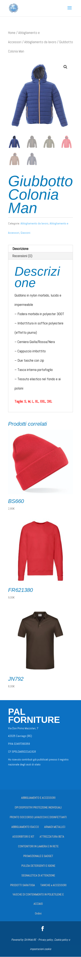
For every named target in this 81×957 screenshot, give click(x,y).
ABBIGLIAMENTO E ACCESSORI (38, 798)
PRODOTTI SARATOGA (22, 885)
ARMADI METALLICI (54, 827)
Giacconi (25, 233)
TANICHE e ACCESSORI (53, 885)
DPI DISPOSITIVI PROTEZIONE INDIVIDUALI (38, 807)
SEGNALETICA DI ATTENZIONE (38, 875)
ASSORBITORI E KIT (23, 836)
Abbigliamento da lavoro (40, 42)
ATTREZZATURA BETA (52, 836)
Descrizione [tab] (20, 248)
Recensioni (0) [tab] (22, 255)
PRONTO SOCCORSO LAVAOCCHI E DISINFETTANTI (38, 817)
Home (11, 33)
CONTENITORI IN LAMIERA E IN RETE (38, 846)
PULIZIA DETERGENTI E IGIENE (38, 866)
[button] (65, 67)
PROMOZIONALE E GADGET (38, 856)
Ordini (38, 913)
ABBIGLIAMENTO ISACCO (25, 827)
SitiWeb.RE (30, 940)
